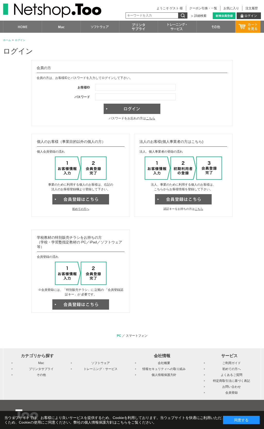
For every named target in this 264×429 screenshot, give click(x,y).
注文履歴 (251, 8)
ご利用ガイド (231, 363)
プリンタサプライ (41, 369)
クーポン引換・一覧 (203, 8)
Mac (41, 363)
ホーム (7, 40)
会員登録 (231, 392)
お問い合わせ (231, 387)
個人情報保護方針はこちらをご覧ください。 (120, 422)
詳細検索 (200, 16)
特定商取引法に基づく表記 (231, 381)
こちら (150, 118)
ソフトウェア (100, 363)
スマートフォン (136, 335)
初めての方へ (80, 208)
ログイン (20, 40)
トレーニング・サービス (101, 369)
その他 (41, 375)
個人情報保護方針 (164, 375)
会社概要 (164, 363)
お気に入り (231, 8)
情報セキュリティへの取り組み (164, 369)
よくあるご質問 (231, 375)
